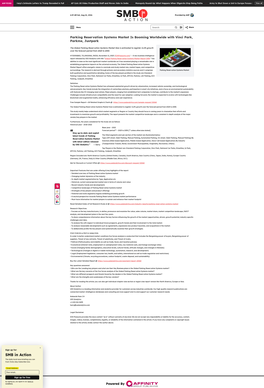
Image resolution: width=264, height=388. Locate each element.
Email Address (12, 368)
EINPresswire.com (122, 56)
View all (259, 3)
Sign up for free (22, 377)
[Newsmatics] (57, 201)
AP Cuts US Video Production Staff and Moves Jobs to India (99, 3)
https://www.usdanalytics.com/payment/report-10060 (119, 261)
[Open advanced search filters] (181, 27)
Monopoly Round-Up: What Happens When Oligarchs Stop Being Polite (169, 3)
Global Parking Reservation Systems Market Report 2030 (127, 59)
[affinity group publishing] (57, 196)
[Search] (176, 27)
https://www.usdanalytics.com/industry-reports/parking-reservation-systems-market (144, 204)
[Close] (40, 348)
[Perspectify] (57, 191)
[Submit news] (57, 186)
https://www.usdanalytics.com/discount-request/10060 (122, 163)
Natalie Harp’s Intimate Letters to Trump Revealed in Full (36, 3)
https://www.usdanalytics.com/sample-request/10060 (135, 102)
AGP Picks (6, 3)
